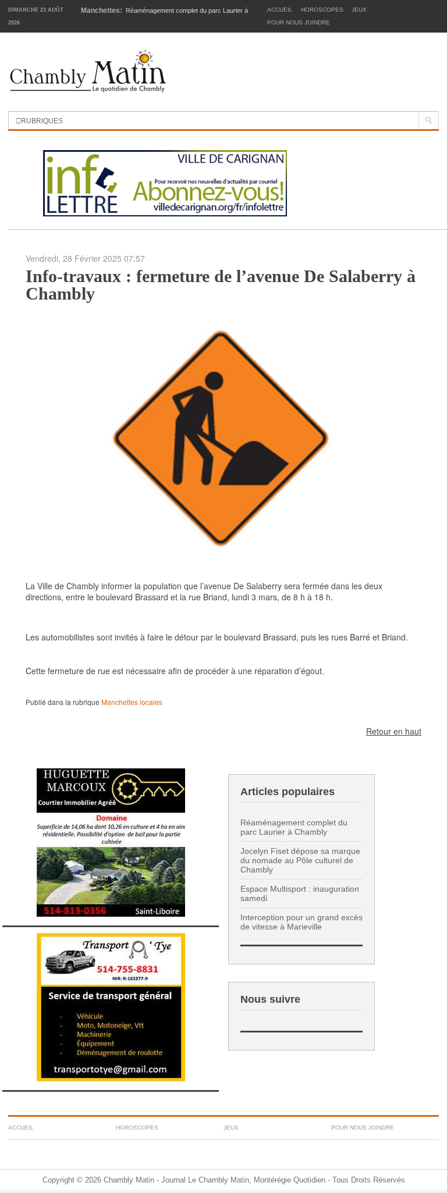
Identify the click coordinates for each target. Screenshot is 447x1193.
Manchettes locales (131, 702)
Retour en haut (393, 731)
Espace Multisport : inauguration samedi (299, 893)
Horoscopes (322, 9)
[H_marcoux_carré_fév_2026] (111, 841)
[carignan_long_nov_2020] (165, 181)
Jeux (359, 9)
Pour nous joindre (298, 22)
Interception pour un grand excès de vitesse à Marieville (301, 922)
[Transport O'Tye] (111, 1006)
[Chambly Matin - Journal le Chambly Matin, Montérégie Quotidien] (88, 72)
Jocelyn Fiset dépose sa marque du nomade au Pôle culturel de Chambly (300, 860)
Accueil (280, 9)
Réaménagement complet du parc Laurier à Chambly (293, 827)
